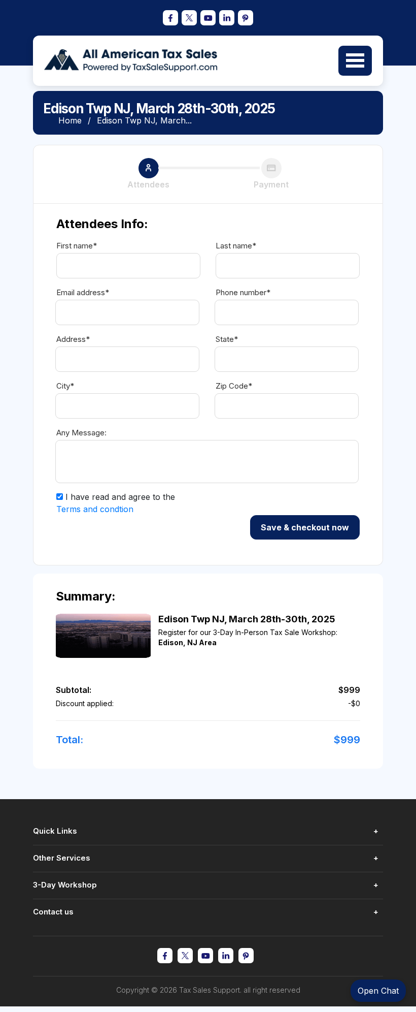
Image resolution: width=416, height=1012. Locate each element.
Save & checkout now (305, 527)
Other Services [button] (61, 858)
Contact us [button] (53, 911)
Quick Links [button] (55, 831)
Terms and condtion (94, 509)
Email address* (82, 292)
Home (70, 120)
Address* (73, 339)
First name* (76, 245)
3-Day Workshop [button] (65, 885)
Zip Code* (234, 386)
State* (227, 339)
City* (65, 386)
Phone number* (243, 292)
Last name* (236, 245)
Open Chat (378, 991)
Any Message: (81, 432)
